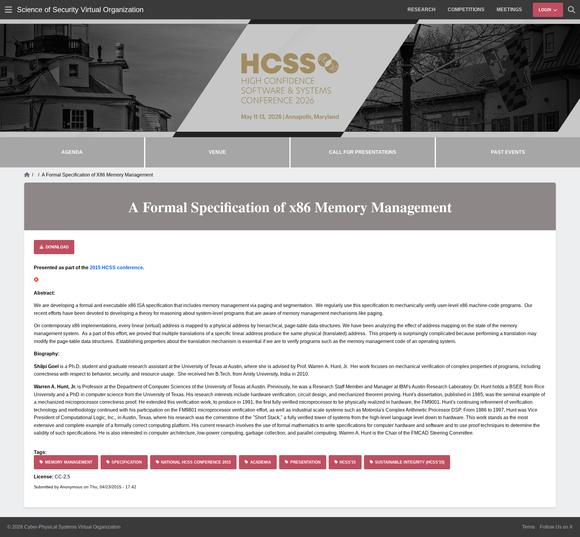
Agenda (72, 152)
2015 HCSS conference (116, 267)
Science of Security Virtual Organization (80, 9)
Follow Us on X (556, 526)
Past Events (508, 152)
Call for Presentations (362, 152)
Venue (217, 152)
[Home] (27, 175)
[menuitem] (421, 9)
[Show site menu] (8, 9)
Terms (528, 526)
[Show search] (571, 9)
